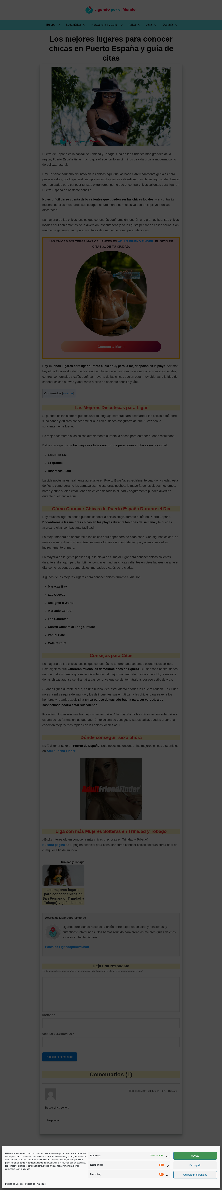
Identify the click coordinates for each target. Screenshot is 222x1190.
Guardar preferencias (195, 1174)
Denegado (195, 1165)
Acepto (195, 1155)
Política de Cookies (14, 1184)
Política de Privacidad (35, 1184)
